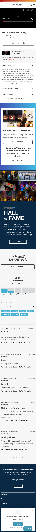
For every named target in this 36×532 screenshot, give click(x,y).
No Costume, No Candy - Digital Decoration (16, 343)
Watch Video (17, 142)
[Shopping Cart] (34, 5)
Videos (22, 311)
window (30, 311)
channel (15, 314)
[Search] (31, 5)
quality (14, 311)
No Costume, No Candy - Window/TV (14, 450)
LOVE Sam (5, 314)
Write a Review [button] (19, 266)
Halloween (5, 311)
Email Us (19, 160)
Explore (18, 241)
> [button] (22, 458)
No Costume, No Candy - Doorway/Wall (14, 420)
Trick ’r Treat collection (15, 59)
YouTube (23, 314)
